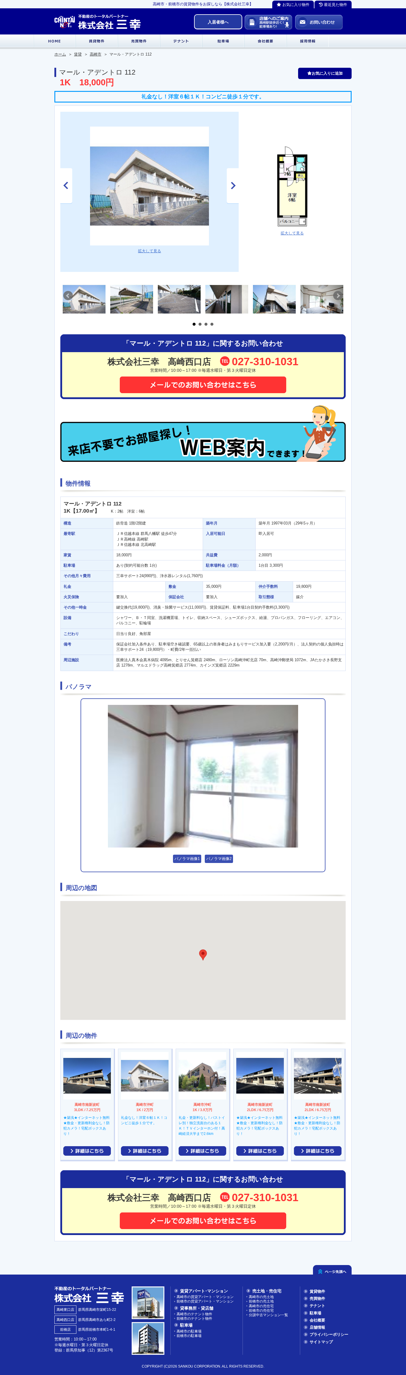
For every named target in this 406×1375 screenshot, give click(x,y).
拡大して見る (149, 251)
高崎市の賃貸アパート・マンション (205, 1297)
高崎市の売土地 (261, 1297)
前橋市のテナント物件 (194, 1318)
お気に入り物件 (295, 4)
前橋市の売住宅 (261, 1310)
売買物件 (317, 1298)
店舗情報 (317, 1327)
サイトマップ (321, 1342)
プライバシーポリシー (329, 1334)
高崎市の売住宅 (261, 1306)
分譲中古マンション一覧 (268, 1315)
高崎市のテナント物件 (194, 1314)
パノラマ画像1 (187, 858)
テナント (317, 1305)
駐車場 (315, 1313)
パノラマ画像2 (219, 858)
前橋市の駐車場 (189, 1336)
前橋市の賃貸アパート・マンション (205, 1301)
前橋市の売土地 (261, 1301)
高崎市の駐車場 (189, 1331)
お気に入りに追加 (327, 73)
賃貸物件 (317, 1291)
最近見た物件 (335, 4)
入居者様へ (218, 22)
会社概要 (317, 1320)
